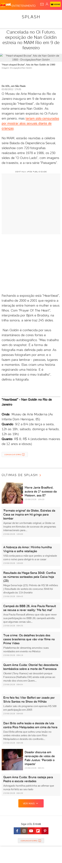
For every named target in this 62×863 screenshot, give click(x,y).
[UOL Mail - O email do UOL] (42, 4)
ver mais (29, 803)
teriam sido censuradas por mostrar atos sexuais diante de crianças (30, 123)
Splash (31, 16)
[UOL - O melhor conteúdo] (6, 5)
